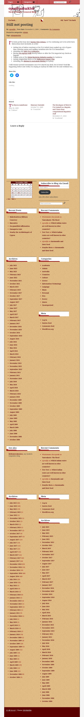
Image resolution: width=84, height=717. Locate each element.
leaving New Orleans (38, 42)
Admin (25, 32)
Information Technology (51, 284)
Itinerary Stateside (37, 105)
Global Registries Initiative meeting (40, 57)
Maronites (14, 223)
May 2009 (13, 421)
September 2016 (16, 336)
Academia (46, 265)
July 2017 (13, 305)
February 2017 (15, 320)
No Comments (55, 29)
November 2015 (16, 366)
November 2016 (16, 330)
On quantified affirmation (20, 226)
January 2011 (15, 375)
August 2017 (14, 302)
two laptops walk (25, 53)
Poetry (44, 299)
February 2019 (15, 290)
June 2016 (13, 345)
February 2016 (15, 357)
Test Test (45, 232)
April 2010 (14, 388)
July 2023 (13, 265)
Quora (44, 302)
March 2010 (14, 391)
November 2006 (16, 437)
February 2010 (15, 394)
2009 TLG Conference (31, 51)
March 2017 (14, 317)
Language (45, 287)
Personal (45, 293)
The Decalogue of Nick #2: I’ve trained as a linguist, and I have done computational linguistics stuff (62, 109)
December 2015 (16, 363)
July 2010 (13, 382)
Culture (45, 278)
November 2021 (16, 281)
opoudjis (12, 29)
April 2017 (14, 314)
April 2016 (14, 351)
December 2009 (16, 400)
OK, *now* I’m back (68, 20)
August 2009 (14, 412)
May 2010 (13, 385)
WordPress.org (48, 329)
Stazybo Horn (47, 247)
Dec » (14, 199)
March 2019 (14, 287)
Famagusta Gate (16, 229)
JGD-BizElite (27, 710)
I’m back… (12, 20)
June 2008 (13, 433)
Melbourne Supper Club (46, 59)
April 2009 (14, 424)
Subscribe (44, 192)
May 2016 (13, 348)
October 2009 (15, 406)
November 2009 (16, 403)
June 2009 (13, 418)
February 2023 (15, 275)
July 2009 (13, 415)
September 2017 (16, 299)
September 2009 (16, 409)
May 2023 (13, 271)
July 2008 (13, 430)
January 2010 (15, 397)
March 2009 (14, 427)
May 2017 (13, 311)
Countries (46, 275)
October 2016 (15, 333)
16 (12, 193)
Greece (44, 281)
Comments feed (48, 326)
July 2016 (13, 342)
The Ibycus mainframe (19, 105)
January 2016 (15, 360)
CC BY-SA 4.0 (10, 710)
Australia (45, 271)
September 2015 (16, 369)
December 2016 (16, 326)
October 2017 (15, 296)
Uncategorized (47, 305)
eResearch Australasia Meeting (35, 61)
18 (18, 193)
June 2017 (13, 308)
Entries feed (47, 323)
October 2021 (15, 284)
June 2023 (13, 268)
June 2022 (13, 278)
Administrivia (16, 35)
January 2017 (15, 323)
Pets (43, 296)
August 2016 (14, 339)
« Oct (8, 199)
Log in (44, 320)
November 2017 (16, 293)
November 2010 (16, 378)
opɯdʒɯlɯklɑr (22, 8)
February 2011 (15, 372)
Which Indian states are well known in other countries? (54, 226)
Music (44, 290)
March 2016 (14, 354)
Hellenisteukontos (16, 454)
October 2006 (15, 440)
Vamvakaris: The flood (50, 220)
